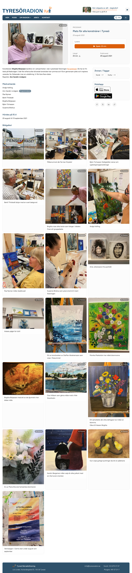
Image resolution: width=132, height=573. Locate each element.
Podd (14, 18)
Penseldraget (72, 69)
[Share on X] (103, 104)
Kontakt (46, 18)
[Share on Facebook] (97, 104)
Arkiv (36, 18)
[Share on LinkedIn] (109, 104)
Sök (119, 17)
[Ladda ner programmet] (79, 56)
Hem (7, 18)
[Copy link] (114, 104)
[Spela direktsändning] (127, 10)
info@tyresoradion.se (92, 566)
